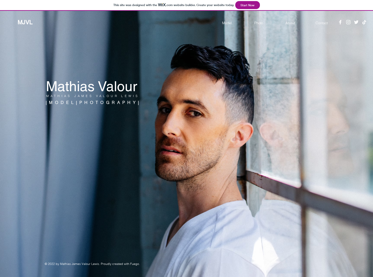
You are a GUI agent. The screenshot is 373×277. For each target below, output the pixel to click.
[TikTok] (364, 22)
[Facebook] (340, 22)
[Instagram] (348, 22)
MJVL (25, 22)
